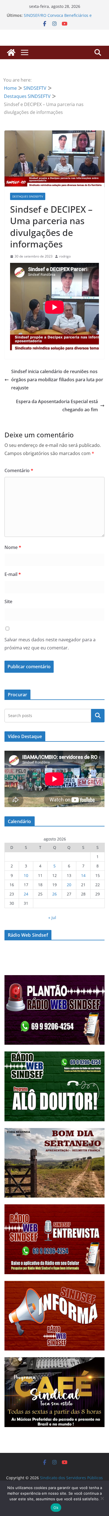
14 (83, 875)
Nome (12, 547)
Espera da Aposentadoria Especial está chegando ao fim (57, 405)
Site (8, 601)
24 (26, 894)
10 (26, 875)
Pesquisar (98, 716)
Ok (55, 1507)
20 (69, 884)
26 (54, 894)
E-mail (12, 574)
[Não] (102, 1498)
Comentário (18, 470)
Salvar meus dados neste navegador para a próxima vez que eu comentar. (50, 644)
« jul (52, 917)
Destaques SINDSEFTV (27, 196)
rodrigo (65, 256)
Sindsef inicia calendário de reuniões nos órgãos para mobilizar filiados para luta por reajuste (57, 379)
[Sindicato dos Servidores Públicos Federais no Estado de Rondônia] (11, 52)
